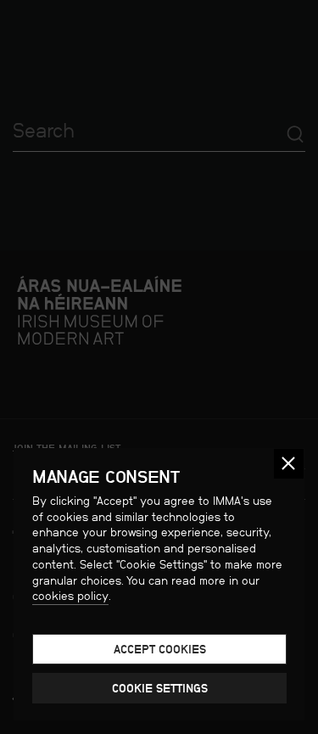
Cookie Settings (160, 688)
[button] (289, 464)
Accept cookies (160, 649)
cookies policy (70, 595)
